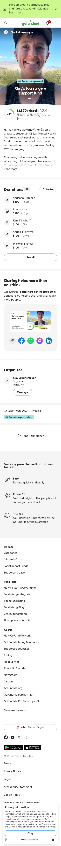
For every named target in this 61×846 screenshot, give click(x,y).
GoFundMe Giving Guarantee (30, 521)
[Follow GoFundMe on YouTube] (12, 737)
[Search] (6, 23)
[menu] (55, 23)
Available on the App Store (32, 747)
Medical (36, 410)
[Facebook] (21, 340)
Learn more (16, 12)
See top (49, 189)
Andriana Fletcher (24, 197)
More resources (13, 710)
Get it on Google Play (13, 747)
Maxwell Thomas (23, 243)
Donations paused (32, 81)
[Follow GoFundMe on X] (19, 737)
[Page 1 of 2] (29, 98)
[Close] (55, 9)
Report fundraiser (33, 435)
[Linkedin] (49, 340)
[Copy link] (12, 340)
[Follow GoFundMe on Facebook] (6, 737)
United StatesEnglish (32, 727)
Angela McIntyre (23, 231)
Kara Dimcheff (22, 220)
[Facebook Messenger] (39, 340)
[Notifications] (47, 23)
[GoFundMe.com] (30, 23)
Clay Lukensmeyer (24, 377)
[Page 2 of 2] (32, 98)
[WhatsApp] (30, 340)
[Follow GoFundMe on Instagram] (25, 737)
